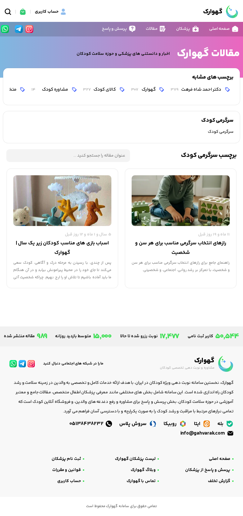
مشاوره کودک (50, 89)
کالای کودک (99, 89)
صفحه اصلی (219, 459)
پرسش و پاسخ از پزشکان (207, 470)
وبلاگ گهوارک (143, 470)
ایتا (198, 424)
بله (221, 424)
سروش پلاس (133, 424)
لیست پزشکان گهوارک (135, 459)
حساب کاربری (69, 481)
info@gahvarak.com (203, 433)
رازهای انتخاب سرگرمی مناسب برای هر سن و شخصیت (180, 248)
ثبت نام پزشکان (66, 459)
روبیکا (171, 424)
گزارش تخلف (219, 481)
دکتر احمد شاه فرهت (196, 89)
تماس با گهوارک (141, 481)
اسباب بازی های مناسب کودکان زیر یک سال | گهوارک (62, 248)
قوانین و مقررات (66, 470)
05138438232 (87, 424)
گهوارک (144, 89)
